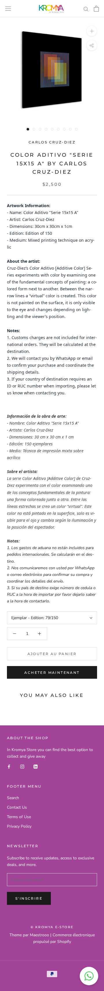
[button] (89, 976)
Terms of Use (19, 817)
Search (13, 798)
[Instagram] (22, 766)
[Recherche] (86, 8)
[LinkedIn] (36, 766)
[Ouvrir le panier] (96, 9)
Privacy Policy (19, 826)
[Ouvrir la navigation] (8, 9)
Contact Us (17, 807)
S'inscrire (28, 898)
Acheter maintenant (51, 672)
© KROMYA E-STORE (52, 927)
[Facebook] (9, 766)
